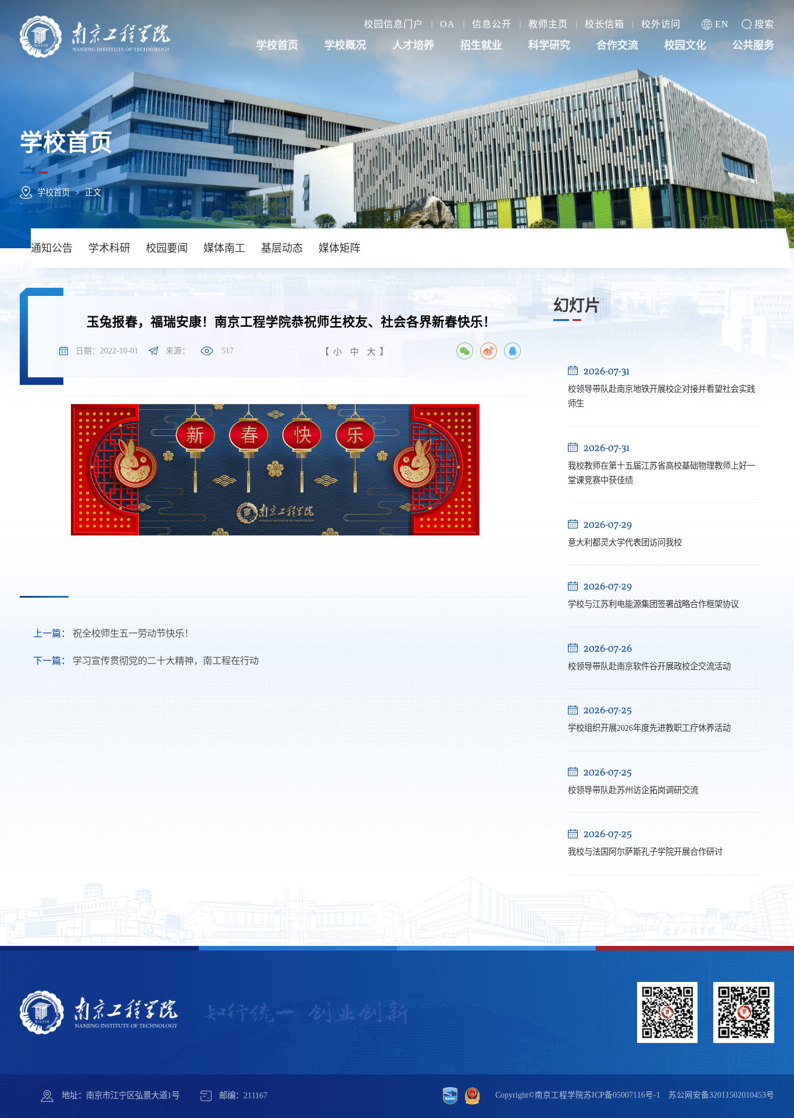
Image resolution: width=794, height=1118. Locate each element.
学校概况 (345, 46)
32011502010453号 (741, 1095)
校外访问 (661, 24)
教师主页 (548, 24)
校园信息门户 (393, 24)
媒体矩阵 (339, 248)
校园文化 (685, 46)
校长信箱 (604, 24)
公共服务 (753, 46)
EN (722, 24)
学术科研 (109, 248)
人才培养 (413, 46)
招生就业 (481, 46)
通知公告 (52, 248)
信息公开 (492, 24)
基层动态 (282, 248)
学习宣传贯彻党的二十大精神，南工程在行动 (146, 661)
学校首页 (277, 46)
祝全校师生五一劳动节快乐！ (113, 633)
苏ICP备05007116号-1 (622, 1095)
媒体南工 (224, 248)
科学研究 (549, 46)
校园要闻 (167, 248)
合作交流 (617, 46)
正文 (93, 192)
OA (447, 24)
